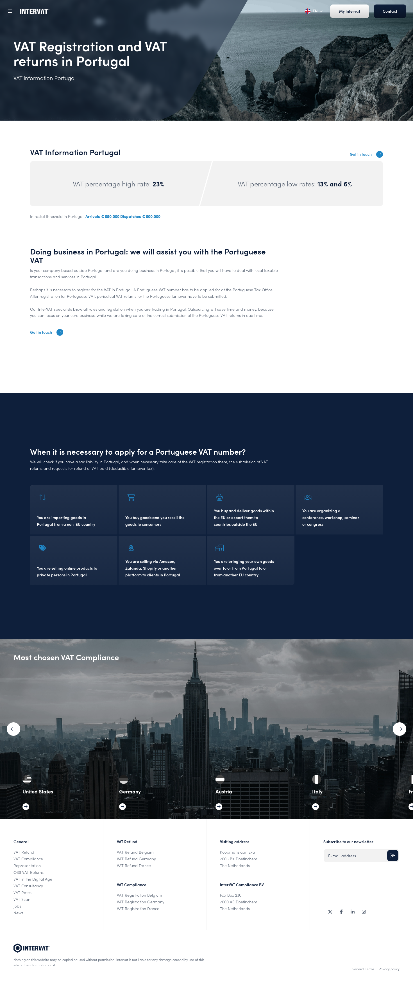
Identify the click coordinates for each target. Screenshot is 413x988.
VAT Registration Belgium (139, 895)
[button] (399, 729)
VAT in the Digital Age (32, 879)
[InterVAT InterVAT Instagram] (363, 911)
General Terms (363, 969)
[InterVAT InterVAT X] (330, 911)
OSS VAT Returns (28, 872)
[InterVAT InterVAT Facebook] (341, 911)
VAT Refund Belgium (135, 852)
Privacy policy (389, 969)
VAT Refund (23, 852)
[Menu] (10, 11)
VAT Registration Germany (140, 901)
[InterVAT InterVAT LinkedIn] (352, 911)
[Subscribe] (392, 855)
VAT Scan (21, 899)
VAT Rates (22, 892)
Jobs (17, 906)
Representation (27, 865)
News (18, 912)
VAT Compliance (28, 858)
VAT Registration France (138, 908)
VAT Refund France (134, 865)
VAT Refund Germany (136, 858)
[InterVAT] (34, 11)
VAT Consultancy (28, 885)
